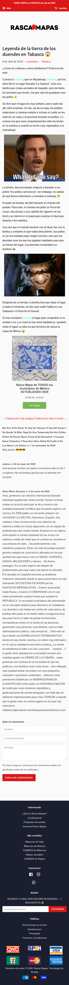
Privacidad (34, 933)
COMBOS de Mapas (34, 859)
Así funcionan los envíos (34, 925)
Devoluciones (34, 929)
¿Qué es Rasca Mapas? (34, 813)
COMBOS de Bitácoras (34, 850)
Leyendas (32, 61)
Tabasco (46, 61)
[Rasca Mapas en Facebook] (31, 875)
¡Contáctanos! (34, 818)
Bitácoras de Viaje (34, 842)
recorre (27, 318)
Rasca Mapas (41, 968)
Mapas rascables (34, 854)
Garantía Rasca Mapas (34, 826)
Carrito (63, 8)
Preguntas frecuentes (34, 822)
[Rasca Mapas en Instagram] (38, 875)
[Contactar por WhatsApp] (33, 882)
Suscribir (57, 909)
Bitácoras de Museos (34, 846)
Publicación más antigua (20, 418)
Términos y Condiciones (34, 938)
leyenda (18, 79)
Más (8, 8)
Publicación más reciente (49, 418)
